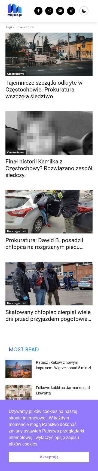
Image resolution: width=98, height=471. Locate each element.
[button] (40, 444)
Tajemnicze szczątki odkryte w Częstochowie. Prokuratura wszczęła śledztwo (43, 90)
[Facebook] (38, 11)
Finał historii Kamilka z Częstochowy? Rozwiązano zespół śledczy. (49, 168)
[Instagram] (49, 11)
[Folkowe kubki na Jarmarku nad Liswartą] (18, 394)
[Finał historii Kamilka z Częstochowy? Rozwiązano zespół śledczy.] (49, 133)
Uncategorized (16, 231)
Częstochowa (15, 73)
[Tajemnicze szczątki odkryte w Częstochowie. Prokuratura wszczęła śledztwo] (49, 54)
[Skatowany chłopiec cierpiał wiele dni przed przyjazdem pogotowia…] (49, 283)
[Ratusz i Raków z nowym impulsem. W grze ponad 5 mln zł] (18, 369)
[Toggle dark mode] (83, 10)
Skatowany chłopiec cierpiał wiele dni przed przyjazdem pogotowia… (48, 315)
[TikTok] (71, 11)
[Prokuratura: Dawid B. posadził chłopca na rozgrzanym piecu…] (49, 211)
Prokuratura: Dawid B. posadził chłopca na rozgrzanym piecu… (44, 243)
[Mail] (60, 11)
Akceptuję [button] (49, 457)
